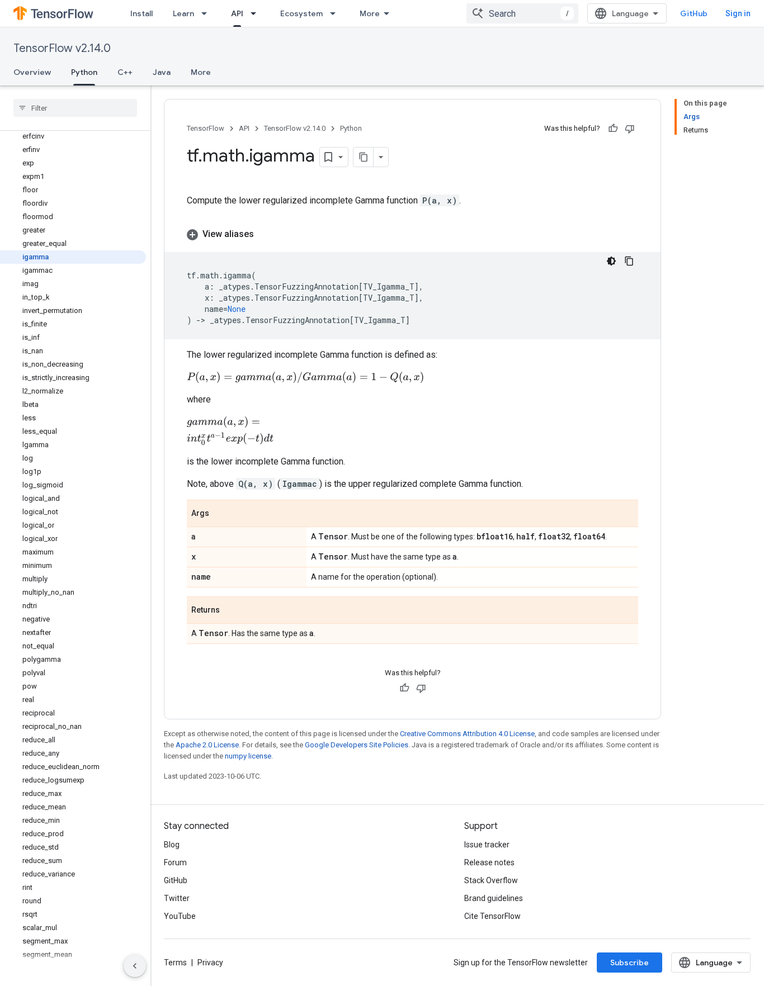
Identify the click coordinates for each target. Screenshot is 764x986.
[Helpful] (613, 128)
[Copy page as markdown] (363, 157)
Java (162, 72)
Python (84, 72)
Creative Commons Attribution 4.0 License (467, 733)
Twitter (177, 898)
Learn (183, 13)
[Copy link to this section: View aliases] (265, 234)
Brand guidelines (493, 898)
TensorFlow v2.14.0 (62, 48)
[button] (412, 234)
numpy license (248, 756)
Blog (172, 844)
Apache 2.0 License (207, 745)
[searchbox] (75, 108)
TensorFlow (205, 128)
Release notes (489, 862)
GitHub (694, 13)
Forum (175, 862)
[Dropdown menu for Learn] (207, 13)
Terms (175, 962)
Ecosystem (301, 13)
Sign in (738, 13)
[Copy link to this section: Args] (220, 514)
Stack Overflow (491, 880)
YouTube (180, 916)
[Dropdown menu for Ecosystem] (336, 13)
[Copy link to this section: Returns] (231, 611)
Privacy (210, 962)
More (370, 13)
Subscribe (629, 962)
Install (141, 13)
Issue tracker (487, 844)
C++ (125, 72)
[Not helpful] (629, 128)
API (237, 13)
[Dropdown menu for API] (256, 13)
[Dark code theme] (611, 261)
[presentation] (305, 377)
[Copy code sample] (629, 261)
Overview (32, 72)
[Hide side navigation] (135, 966)
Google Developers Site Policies (356, 745)
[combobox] (522, 13)
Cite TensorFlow (492, 916)
